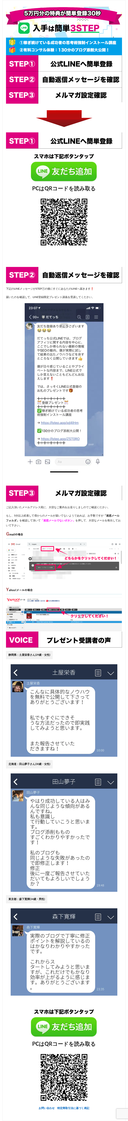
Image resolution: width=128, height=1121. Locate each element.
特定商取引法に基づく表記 (73, 1108)
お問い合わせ (48, 1108)
